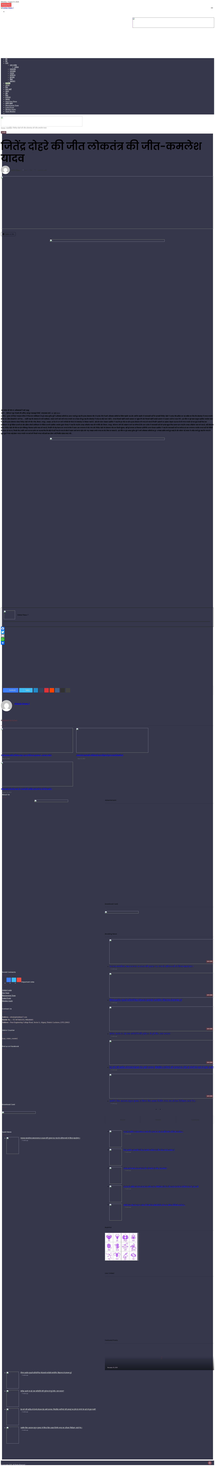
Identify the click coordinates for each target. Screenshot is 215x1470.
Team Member (10, 111)
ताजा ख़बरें (8, 89)
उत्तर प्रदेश (13, 65)
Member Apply (10, 109)
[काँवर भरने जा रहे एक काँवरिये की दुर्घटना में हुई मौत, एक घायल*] (12, 1398)
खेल (6, 93)
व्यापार (7, 91)
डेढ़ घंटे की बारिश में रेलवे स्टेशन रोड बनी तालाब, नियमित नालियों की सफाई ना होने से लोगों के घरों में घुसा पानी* (58, 1409)
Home (3, 128)
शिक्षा (6, 95)
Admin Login (7, 990)
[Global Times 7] (7, 8)
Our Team (5, 993)
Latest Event (9, 107)
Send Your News (11, 101)
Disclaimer (200, 1466)
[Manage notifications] (210, 1463)
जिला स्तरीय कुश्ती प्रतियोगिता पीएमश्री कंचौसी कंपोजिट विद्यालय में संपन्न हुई (46, 1373)
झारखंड (12, 77)
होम (6, 59)
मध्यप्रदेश (13, 69)
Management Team (12, 105)
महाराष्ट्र (12, 81)
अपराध (7, 85)
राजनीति (7, 83)
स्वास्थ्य (7, 99)
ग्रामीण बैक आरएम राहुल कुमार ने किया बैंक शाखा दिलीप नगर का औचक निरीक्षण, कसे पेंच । (51, 1428)
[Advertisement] (107, 40)
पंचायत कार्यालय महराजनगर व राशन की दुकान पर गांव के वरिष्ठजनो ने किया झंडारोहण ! (50, 1138)
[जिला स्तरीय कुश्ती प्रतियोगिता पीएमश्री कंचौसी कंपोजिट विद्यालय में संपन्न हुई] (12, 1380)
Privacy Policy (190, 1466)
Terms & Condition (176, 1466)
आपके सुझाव (9, 103)
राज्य (6, 63)
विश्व (6, 87)
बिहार (11, 79)
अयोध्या (16, 67)
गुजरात (12, 73)
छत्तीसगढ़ (12, 75)
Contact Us (210, 1466)
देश (6, 61)
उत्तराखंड (12, 71)
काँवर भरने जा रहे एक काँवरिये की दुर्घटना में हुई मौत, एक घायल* (42, 1391)
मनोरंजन (8, 97)
